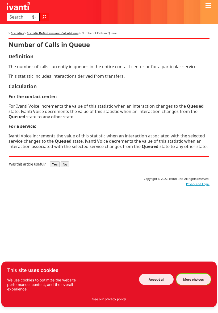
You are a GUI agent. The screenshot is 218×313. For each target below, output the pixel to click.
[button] (34, 17)
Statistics (17, 33)
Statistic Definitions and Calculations (52, 33)
